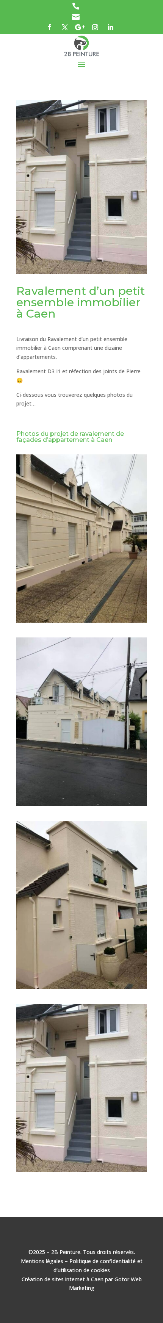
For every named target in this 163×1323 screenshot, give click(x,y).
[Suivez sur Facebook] (50, 27)
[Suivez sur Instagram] (95, 27)
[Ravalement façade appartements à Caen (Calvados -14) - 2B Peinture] (81, 622)
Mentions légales (42, 1261)
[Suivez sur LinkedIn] (110, 27)
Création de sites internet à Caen (62, 1279)
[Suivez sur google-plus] (80, 27)
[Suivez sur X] (65, 27)
